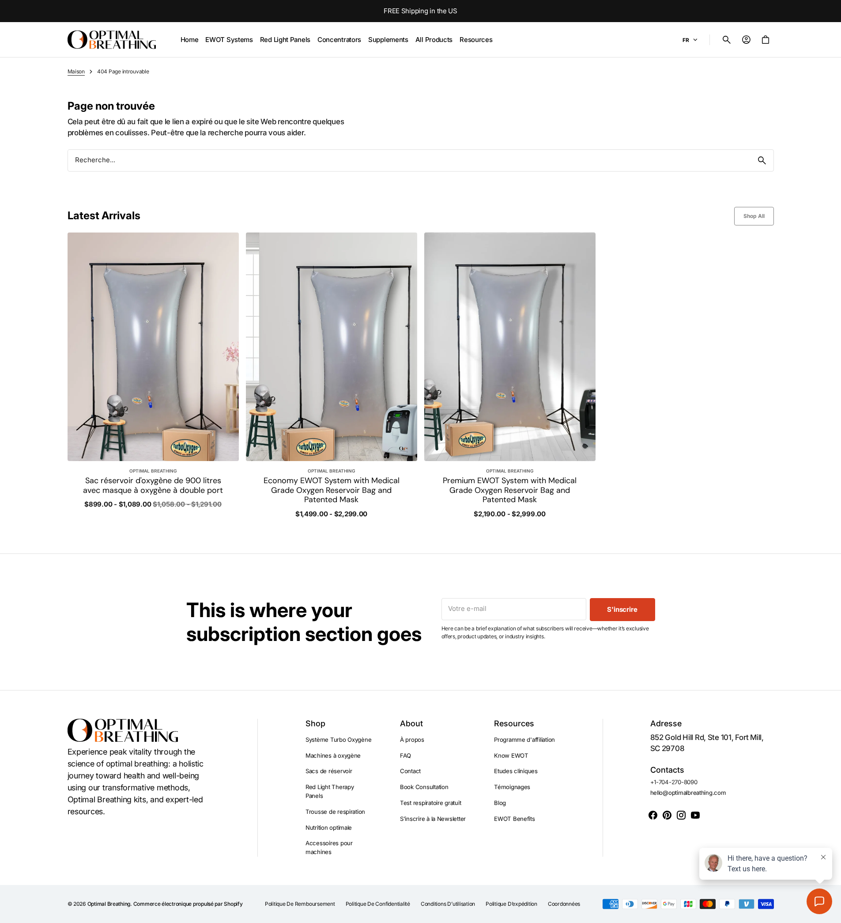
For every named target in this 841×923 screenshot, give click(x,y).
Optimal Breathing (109, 903)
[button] (726, 40)
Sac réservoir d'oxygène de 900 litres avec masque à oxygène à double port (153, 485)
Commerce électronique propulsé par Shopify (188, 903)
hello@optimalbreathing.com (688, 792)
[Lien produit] (153, 375)
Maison (76, 71)
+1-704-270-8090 (674, 782)
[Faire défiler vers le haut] (830, 912)
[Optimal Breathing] (112, 39)
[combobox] (409, 160)
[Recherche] (761, 160)
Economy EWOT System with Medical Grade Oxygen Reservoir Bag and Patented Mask (332, 490)
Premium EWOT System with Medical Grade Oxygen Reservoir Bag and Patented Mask (510, 490)
